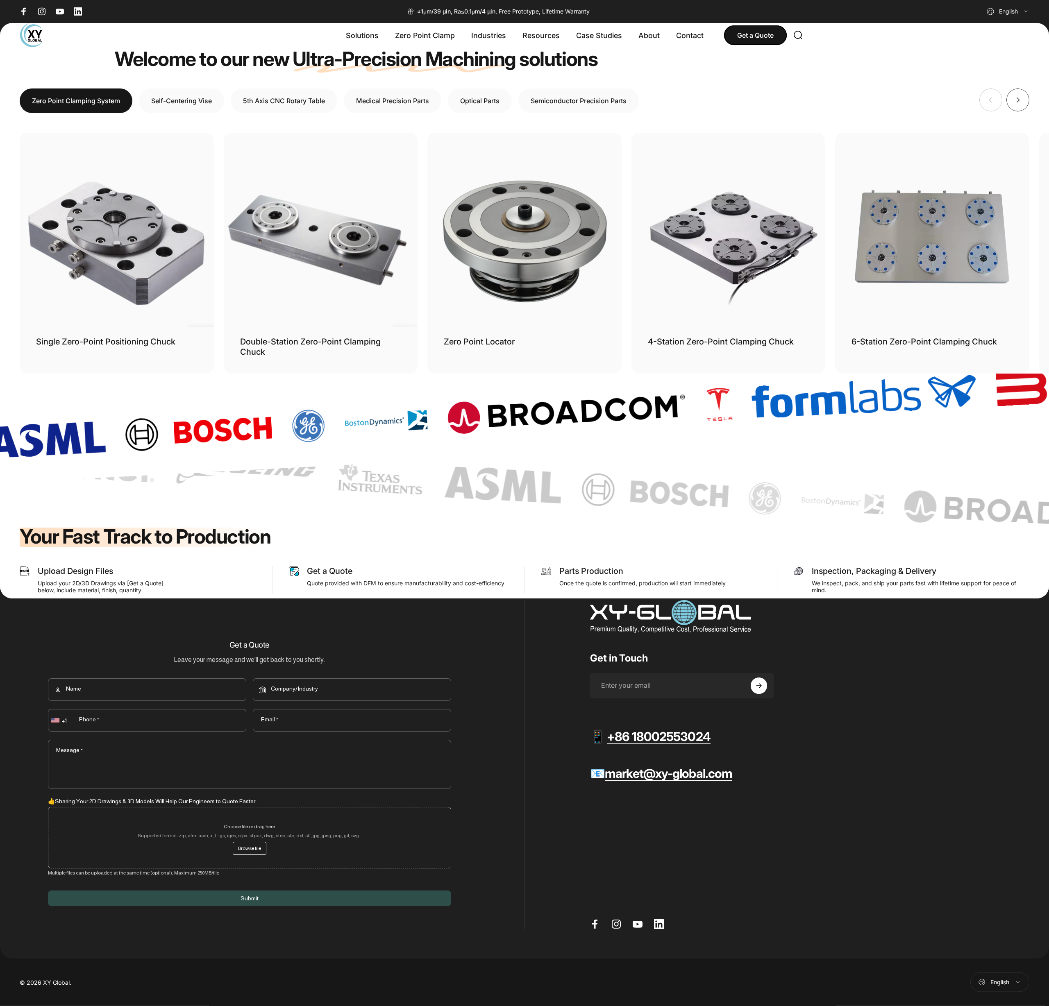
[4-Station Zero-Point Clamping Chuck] (728, 230)
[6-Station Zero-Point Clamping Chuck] (932, 230)
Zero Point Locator (479, 342)
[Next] (1017, 99)
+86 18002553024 (659, 736)
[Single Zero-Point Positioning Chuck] (117, 230)
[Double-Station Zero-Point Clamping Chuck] (321, 230)
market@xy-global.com (668, 773)
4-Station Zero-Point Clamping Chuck (721, 342)
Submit (250, 898)
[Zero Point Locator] (524, 230)
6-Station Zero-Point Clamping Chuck (924, 342)
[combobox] (1008, 11)
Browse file (249, 848)
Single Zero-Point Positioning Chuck (105, 342)
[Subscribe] (759, 685)
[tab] (76, 100)
